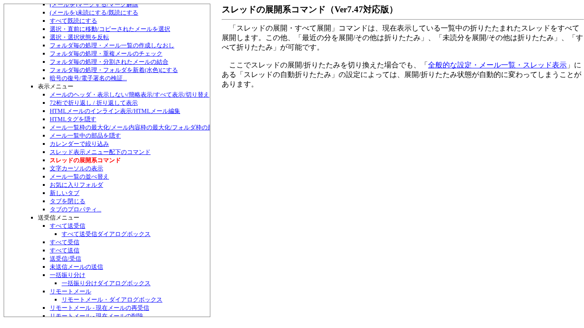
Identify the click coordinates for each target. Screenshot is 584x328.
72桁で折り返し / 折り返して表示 (94, 102)
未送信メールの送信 (76, 266)
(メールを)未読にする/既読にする (94, 12)
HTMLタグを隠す (73, 119)
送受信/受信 (65, 258)
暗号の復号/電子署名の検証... (88, 78)
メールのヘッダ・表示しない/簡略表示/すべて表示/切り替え (129, 94)
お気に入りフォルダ (76, 184)
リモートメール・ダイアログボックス (112, 299)
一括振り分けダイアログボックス (106, 283)
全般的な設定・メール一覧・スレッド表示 (497, 65)
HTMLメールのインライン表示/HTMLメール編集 (115, 111)
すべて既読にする (73, 20)
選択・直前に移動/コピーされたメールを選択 (110, 29)
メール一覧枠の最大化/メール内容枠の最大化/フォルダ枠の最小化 (137, 127)
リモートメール (70, 291)
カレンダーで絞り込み (79, 143)
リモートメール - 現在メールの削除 (96, 316)
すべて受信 (64, 242)
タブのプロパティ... (75, 209)
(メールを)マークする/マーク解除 (94, 4)
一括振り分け (67, 275)
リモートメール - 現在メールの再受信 (99, 307)
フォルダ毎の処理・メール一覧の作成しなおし (112, 45)
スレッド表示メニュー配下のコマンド (100, 152)
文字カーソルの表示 (76, 168)
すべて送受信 (67, 225)
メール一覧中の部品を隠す (85, 135)
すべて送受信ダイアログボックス (106, 234)
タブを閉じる (67, 201)
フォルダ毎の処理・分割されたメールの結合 (109, 61)
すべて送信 (64, 250)
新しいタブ (64, 193)
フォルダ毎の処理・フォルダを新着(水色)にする (114, 70)
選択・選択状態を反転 (79, 37)
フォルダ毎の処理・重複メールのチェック (106, 53)
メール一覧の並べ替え (79, 176)
